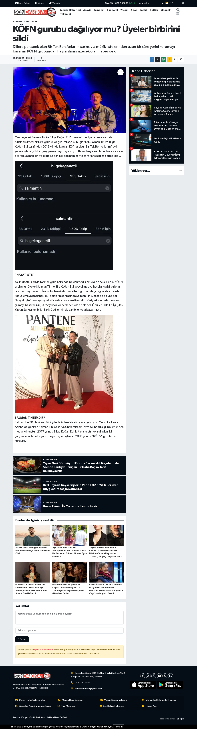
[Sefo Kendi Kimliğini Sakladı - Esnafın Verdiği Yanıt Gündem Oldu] (32, 535)
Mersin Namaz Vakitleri (115, 700)
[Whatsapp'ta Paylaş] (163, 59)
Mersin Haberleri (70, 10)
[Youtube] (159, 675)
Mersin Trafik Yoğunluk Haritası (161, 700)
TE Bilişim (179, 719)
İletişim (16, 717)
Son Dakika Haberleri (113, 706)
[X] (148, 675)
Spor (134, 10)
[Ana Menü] (177, 14)
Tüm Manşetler (68, 706)
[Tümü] (180, 170)
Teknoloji (65, 14)
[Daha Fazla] (169, 59)
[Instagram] (153, 675)
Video (41, 3)
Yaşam (124, 10)
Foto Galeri (24, 3)
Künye (24, 717)
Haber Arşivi (152, 706)
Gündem (99, 10)
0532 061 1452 (82, 682)
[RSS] (170, 675)
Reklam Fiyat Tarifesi (57, 717)
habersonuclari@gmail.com (88, 688)
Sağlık (143, 10)
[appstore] (143, 685)
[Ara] (178, 10)
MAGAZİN (31, 22)
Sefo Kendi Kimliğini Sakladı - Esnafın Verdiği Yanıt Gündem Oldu (32, 550)
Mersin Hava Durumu (72, 700)
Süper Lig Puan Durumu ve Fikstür (35, 706)
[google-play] (170, 685)
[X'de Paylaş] (157, 59)
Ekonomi (112, 10)
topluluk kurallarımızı (43, 650)
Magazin (166, 10)
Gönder (22, 639)
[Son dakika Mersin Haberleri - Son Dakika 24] (36, 11)
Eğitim (154, 10)
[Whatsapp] (164, 675)
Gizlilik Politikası (37, 717)
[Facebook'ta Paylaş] (152, 59)
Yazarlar (56, 3)
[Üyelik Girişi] (181, 3)
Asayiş (87, 10)
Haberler (17, 22)
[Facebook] (142, 675)
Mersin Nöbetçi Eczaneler (32, 700)
